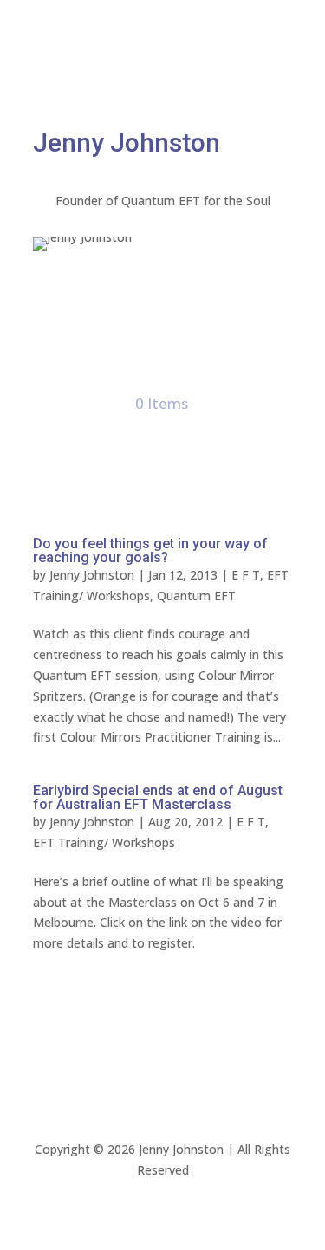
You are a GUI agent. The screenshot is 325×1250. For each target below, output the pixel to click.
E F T (245, 575)
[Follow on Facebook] (128, 83)
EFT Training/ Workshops (104, 842)
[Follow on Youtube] (197, 83)
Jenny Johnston (91, 575)
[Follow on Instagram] (163, 83)
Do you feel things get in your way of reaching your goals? (150, 550)
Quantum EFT (196, 595)
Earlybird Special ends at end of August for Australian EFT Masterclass (158, 797)
